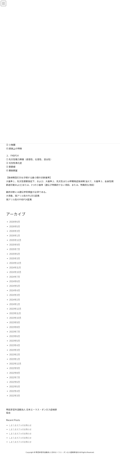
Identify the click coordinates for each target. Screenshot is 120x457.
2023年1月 (14, 359)
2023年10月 (15, 318)
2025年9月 (14, 244)
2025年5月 (14, 254)
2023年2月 (14, 354)
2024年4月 (14, 290)
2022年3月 (14, 395)
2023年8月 (14, 327)
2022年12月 (15, 363)
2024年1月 (14, 304)
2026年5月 (14, 226)
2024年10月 (15, 272)
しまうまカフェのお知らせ (20, 425)
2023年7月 (14, 331)
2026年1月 (14, 235)
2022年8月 (14, 373)
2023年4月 (14, 345)
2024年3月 (14, 295)
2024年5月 (14, 286)
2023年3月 (14, 350)
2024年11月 (15, 267)
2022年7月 (14, 377)
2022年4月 (14, 391)
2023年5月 (14, 340)
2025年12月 (15, 240)
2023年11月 (15, 313)
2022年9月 (14, 368)
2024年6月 (14, 281)
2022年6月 (14, 382)
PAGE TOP (114, 439)
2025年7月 (14, 249)
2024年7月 (14, 276)
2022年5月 (14, 386)
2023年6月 (14, 336)
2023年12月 (15, 308)
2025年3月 (14, 258)
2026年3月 (14, 231)
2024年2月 (14, 299)
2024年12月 (15, 263)
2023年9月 (14, 322)
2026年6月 (14, 221)
